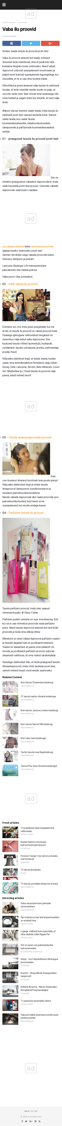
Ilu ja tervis (22, 22)
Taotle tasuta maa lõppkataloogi (37, 752)
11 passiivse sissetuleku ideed (36, 1001)
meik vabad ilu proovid (23, 284)
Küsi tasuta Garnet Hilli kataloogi (37, 724)
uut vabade (8, 246)
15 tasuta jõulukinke (31, 869)
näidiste (19, 246)
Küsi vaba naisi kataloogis (33, 738)
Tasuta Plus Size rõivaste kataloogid (39, 766)
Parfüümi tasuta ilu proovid (26, 513)
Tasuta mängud (8, 22)
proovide (49, 246)
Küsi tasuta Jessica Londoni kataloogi (39, 710)
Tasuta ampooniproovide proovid (29, 437)
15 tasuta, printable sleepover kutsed (39, 883)
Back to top (31, 1111)
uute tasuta (37, 246)
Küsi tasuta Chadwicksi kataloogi (37, 682)
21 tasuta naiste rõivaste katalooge (38, 696)
